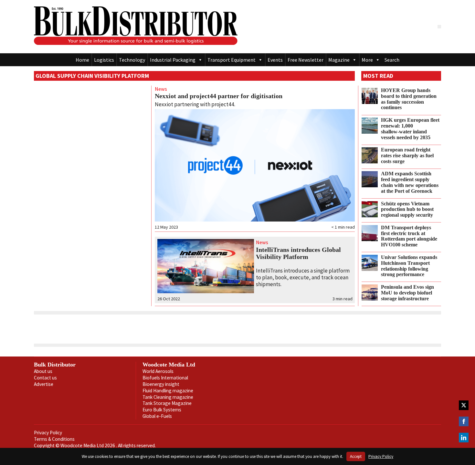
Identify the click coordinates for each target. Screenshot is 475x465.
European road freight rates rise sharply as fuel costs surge (407, 155)
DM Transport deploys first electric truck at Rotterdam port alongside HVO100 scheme (409, 236)
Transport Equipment (231, 60)
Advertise (43, 384)
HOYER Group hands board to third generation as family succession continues (409, 99)
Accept (356, 456)
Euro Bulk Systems (161, 410)
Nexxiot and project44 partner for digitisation (218, 95)
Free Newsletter (305, 60)
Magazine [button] (339, 60)
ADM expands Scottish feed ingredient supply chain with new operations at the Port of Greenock (409, 182)
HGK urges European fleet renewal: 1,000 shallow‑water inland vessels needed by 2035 (410, 128)
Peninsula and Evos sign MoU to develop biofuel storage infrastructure (407, 293)
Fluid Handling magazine (167, 391)
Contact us (45, 378)
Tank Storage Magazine (167, 403)
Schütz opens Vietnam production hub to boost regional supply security (407, 209)
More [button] (367, 60)
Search (392, 60)
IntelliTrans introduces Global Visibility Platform (298, 253)
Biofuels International (165, 378)
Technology (132, 60)
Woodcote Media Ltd (168, 364)
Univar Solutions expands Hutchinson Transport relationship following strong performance (409, 265)
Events (275, 60)
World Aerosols (158, 371)
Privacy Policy (48, 432)
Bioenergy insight (160, 384)
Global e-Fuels (157, 416)
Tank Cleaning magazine (167, 397)
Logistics (104, 60)
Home (82, 60)
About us (43, 371)
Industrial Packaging (172, 60)
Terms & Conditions (54, 439)
